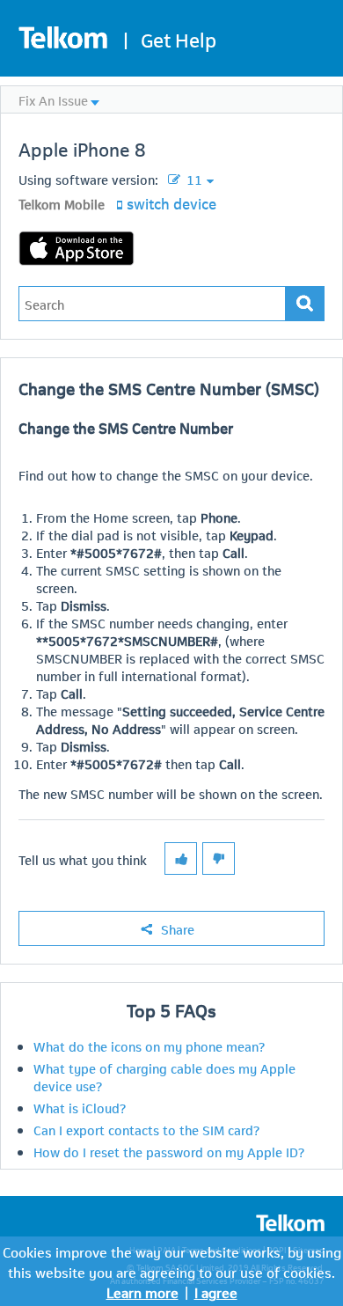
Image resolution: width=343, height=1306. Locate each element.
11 (192, 178)
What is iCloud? (79, 1107)
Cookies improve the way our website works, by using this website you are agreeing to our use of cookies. (172, 1261)
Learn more (142, 1291)
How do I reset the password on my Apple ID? (168, 1151)
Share (177, 928)
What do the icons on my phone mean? (149, 1045)
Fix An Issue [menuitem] (53, 99)
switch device (171, 202)
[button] (180, 858)
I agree (215, 1291)
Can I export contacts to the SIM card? (146, 1129)
